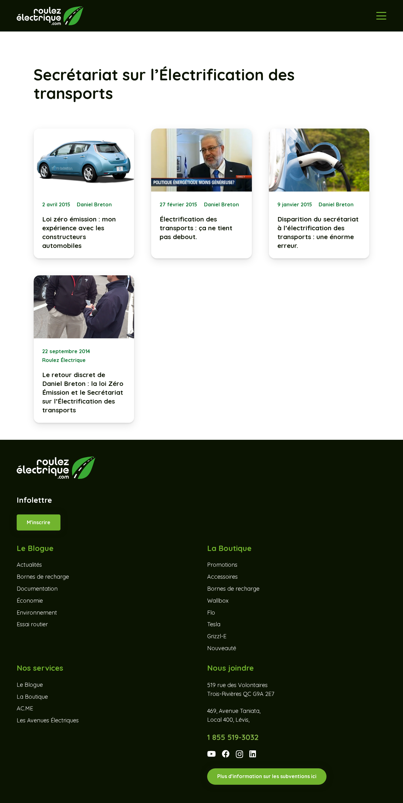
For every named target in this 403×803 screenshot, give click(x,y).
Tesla (213, 624)
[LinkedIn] (252, 754)
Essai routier (32, 624)
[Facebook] (226, 754)
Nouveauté (221, 648)
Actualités (29, 564)
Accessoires (222, 576)
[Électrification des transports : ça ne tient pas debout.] (201, 193)
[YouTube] (211, 754)
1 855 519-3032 (232, 737)
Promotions (222, 564)
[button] (381, 16)
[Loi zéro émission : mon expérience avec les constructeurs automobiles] (84, 193)
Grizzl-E (216, 636)
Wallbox (218, 600)
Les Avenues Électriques (48, 720)
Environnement (37, 612)
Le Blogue (30, 684)
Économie (30, 600)
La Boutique (32, 696)
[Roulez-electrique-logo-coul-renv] (50, 15)
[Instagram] (239, 754)
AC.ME (25, 708)
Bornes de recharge (43, 576)
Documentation (37, 588)
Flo (211, 612)
